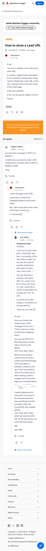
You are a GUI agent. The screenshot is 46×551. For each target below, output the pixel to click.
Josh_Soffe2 (24, 237)
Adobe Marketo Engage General (13, 11)
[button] (12, 50)
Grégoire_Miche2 (17, 147)
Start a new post (25, 127)
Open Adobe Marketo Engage (22, 27)
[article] (23, 164)
